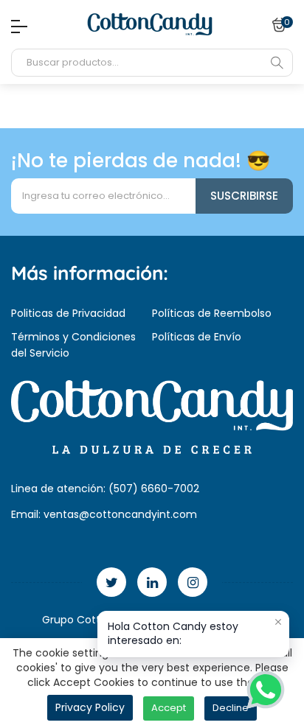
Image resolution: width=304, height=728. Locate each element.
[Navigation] (15, 26)
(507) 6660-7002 (153, 488)
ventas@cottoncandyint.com (120, 514)
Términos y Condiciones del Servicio (73, 344)
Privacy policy (90, 707)
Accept (168, 708)
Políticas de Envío (196, 336)
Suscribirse (244, 195)
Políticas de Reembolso (212, 313)
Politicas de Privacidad (68, 313)
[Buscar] (276, 63)
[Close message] (278, 622)
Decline (231, 708)
